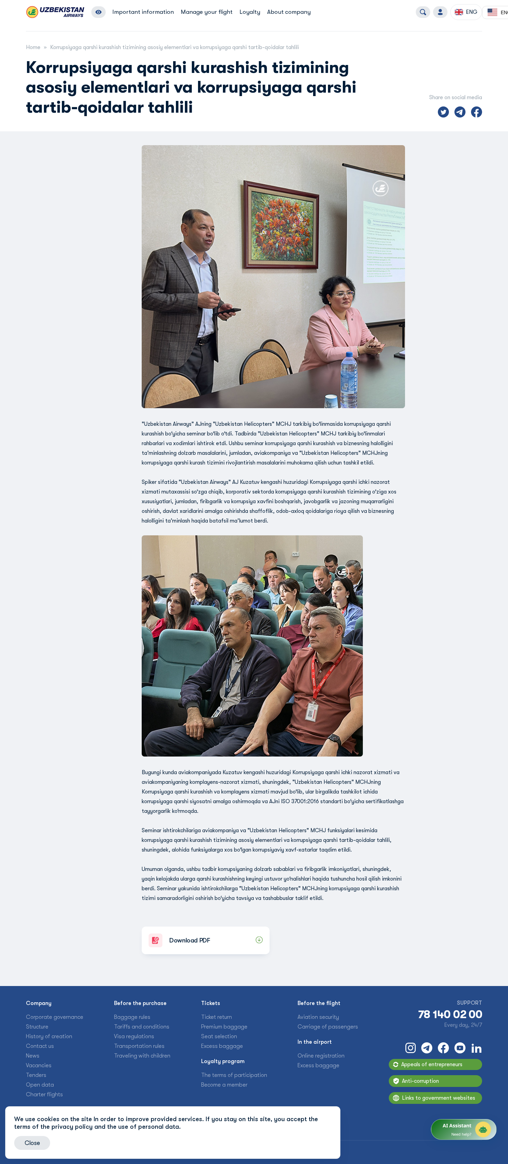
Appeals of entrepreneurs (431, 1064)
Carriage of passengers (328, 1027)
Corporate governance (54, 1017)
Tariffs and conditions (141, 1027)
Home (33, 47)
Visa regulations (134, 1036)
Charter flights (44, 1094)
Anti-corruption (420, 1081)
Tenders (36, 1075)
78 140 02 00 (450, 1014)
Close (32, 1142)
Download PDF (189, 940)
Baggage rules (132, 1017)
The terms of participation (234, 1075)
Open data (40, 1085)
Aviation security (318, 1017)
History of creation (49, 1036)
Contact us (40, 1046)
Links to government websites (438, 1098)
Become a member (224, 1085)
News (32, 1056)
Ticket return (216, 1017)
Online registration (321, 1056)
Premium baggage (224, 1027)
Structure (37, 1027)
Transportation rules (139, 1046)
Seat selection (219, 1036)
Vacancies (38, 1065)
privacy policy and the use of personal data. (116, 1126)
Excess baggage (222, 1046)
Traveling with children (142, 1056)
